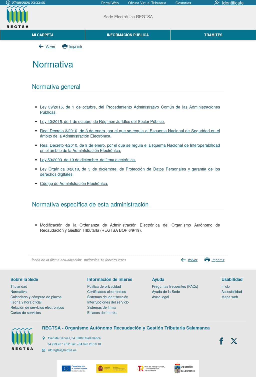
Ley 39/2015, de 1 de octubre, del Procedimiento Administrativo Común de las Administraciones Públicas (130, 109)
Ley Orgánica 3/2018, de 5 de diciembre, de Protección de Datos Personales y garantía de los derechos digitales (130, 171)
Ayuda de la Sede (166, 291)
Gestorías (183, 2)
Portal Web (110, 2)
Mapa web (230, 296)
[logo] (23, 17)
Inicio (226, 286)
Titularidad (18, 286)
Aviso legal (160, 296)
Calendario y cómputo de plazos (36, 296)
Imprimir (75, 46)
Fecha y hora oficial (26, 302)
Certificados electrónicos (106, 291)
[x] (234, 341)
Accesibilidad (232, 291)
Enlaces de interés (101, 312)
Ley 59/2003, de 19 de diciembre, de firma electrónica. (88, 159)
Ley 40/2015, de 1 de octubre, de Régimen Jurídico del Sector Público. (102, 121)
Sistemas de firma (101, 307)
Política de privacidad (104, 286)
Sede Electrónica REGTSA (128, 17)
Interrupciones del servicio (108, 302)
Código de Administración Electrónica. (74, 183)
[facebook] (221, 341)
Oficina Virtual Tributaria (147, 2)
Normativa (18, 291)
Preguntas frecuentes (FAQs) (175, 286)
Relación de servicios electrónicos (37, 307)
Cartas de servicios (25, 312)
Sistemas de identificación (107, 296)
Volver (50, 46)
